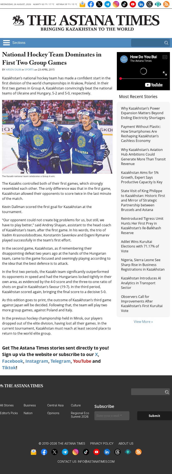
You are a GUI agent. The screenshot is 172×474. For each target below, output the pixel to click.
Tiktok (9, 368)
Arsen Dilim (14, 69)
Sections (18, 43)
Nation (28, 413)
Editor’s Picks (9, 413)
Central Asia (55, 405)
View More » (143, 321)
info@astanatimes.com (96, 461)
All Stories (7, 405)
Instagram (36, 361)
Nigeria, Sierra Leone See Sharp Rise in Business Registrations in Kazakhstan (143, 265)
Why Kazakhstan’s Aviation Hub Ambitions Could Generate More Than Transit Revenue (143, 156)
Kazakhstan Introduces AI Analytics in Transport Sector (141, 283)
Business (30, 405)
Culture (76, 405)
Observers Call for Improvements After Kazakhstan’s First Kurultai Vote (142, 303)
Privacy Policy (101, 443)
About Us (126, 443)
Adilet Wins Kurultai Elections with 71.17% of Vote (140, 246)
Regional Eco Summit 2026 (80, 414)
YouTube (82, 361)
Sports (29, 69)
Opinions (53, 413)
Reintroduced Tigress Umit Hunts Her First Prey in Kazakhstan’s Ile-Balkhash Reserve (142, 225)
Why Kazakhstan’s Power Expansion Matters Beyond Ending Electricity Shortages (143, 113)
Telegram (61, 361)
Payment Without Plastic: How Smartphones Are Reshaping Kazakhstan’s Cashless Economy (141, 133)
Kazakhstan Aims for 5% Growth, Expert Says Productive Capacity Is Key (141, 177)
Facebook (12, 361)
